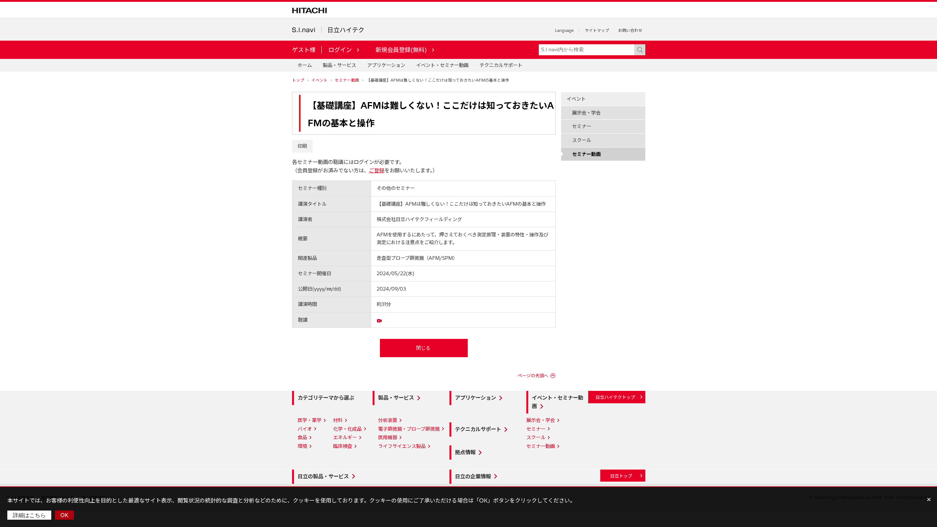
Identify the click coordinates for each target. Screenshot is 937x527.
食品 (302, 437)
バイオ (305, 429)
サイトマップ (597, 30)
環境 (302, 446)
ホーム (305, 65)
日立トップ (621, 476)
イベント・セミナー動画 (442, 65)
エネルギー (345, 437)
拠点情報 (465, 452)
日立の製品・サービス (323, 476)
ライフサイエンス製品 (402, 446)
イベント (319, 80)
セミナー (581, 126)
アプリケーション (386, 65)
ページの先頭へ (533, 375)
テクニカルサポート (500, 65)
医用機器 (387, 437)
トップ (298, 80)
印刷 (302, 146)
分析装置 (387, 420)
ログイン (340, 49)
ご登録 (376, 170)
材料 (338, 420)
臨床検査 (342, 446)
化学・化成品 (347, 429)
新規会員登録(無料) (401, 49)
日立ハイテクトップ (615, 397)
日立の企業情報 (473, 476)
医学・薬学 (309, 420)
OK (64, 515)
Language (564, 30)
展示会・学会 (586, 113)
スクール (581, 140)
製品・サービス (339, 65)
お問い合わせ (630, 30)
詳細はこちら (29, 515)
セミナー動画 (347, 80)
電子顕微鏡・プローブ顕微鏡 (409, 429)
